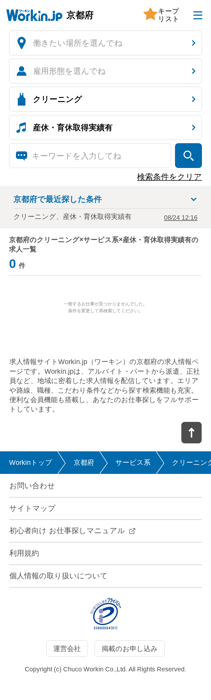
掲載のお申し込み (130, 648)
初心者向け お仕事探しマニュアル (67, 531)
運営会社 (67, 648)
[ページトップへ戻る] (191, 432)
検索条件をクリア (169, 176)
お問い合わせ (32, 486)
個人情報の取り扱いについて (58, 576)
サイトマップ (32, 508)
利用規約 (24, 553)
